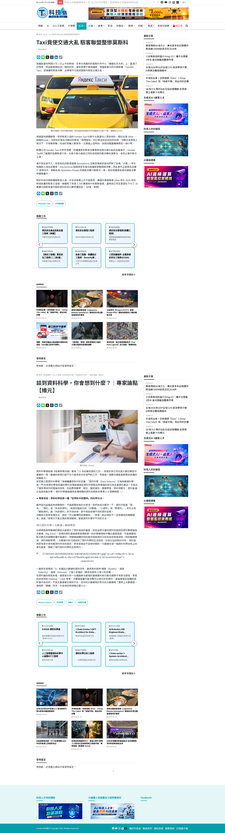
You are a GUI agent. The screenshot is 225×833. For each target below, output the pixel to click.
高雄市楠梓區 (81, 251)
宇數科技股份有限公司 (51, 237)
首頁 (40, 34)
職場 (130, 25)
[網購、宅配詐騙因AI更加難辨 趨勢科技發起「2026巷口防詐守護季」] (52, 331)
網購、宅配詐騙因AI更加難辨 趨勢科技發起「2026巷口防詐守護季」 (52, 343)
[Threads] (178, 2)
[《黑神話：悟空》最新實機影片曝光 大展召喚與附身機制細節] (87, 331)
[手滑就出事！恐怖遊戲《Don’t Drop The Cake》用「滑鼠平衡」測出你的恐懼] (52, 298)
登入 (184, 2)
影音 (110, 25)
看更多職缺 (128, 274)
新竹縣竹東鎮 (115, 251)
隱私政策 (158, 828)
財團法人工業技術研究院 (119, 261)
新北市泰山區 (81, 227)
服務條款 (169, 828)
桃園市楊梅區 (48, 251)
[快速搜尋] (187, 26)
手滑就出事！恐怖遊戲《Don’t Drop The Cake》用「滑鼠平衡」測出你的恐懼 (52, 312)
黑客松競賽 (163, 25)
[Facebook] (162, 2)
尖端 (90, 25)
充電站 (119, 25)
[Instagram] (170, 2)
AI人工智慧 (58, 25)
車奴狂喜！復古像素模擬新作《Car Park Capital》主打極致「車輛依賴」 (122, 343)
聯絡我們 (147, 828)
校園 (140, 25)
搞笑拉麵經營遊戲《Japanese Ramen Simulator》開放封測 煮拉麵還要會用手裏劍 (87, 312)
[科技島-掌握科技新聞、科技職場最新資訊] (52, 12)
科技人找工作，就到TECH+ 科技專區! (84, 2)
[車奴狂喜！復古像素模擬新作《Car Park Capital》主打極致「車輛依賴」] (122, 331)
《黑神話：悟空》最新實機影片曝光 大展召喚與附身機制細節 (86, 343)
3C (47, 25)
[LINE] (174, 2)
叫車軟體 (60, 203)
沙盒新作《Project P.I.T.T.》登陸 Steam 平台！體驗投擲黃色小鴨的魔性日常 (122, 312)
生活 (81, 25)
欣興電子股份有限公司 (51, 261)
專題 (150, 25)
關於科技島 (135, 828)
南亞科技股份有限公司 (85, 237)
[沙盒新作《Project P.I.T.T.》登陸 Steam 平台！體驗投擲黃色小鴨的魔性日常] (122, 298)
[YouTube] (166, 2)
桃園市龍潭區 (115, 227)
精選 (40, 25)
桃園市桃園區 (48, 227)
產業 (100, 25)
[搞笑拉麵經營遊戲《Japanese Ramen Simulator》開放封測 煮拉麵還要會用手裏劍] (87, 298)
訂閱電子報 (182, 828)
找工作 (179, 25)
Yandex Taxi (44, 203)
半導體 (71, 25)
